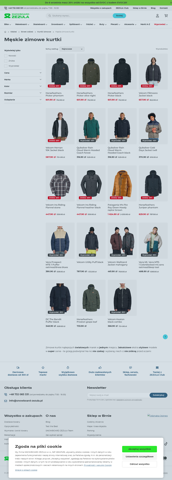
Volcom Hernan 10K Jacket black (55, 149)
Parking (90, 431)
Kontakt (164, 8)
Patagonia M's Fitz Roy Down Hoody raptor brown (118, 207)
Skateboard (39, 24)
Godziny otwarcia (95, 422)
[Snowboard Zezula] (16, 15)
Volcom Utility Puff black (90, 262)
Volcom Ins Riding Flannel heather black (89, 206)
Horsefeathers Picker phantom (55, 94)
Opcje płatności (11, 426)
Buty (101, 24)
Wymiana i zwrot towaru (16, 431)
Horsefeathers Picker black (115, 94)
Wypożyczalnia (94, 435)
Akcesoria (129, 24)
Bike (6, 24)
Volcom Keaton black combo (116, 320)
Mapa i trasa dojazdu (96, 426)
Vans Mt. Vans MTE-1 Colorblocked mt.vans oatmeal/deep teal (151, 265)
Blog (153, 8)
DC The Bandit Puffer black (53, 320)
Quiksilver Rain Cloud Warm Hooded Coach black (119, 150)
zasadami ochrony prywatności (129, 400)
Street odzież (27, 32)
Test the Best (52, 426)
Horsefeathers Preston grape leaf (87, 320)
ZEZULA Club (122, 8)
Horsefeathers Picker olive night (86, 94)
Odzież (89, 24)
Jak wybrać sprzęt (54, 435)
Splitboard (74, 24)
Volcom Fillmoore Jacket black (148, 94)
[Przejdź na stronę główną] (5, 32)
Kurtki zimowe (44, 32)
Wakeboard (21, 24)
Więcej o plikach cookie (26, 470)
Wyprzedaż (159, 24)
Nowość (12, 56)
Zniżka (12, 61)
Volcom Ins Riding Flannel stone (55, 206)
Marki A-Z (145, 24)
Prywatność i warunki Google (98, 465)
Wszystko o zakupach (101, 8)
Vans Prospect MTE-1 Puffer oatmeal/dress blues (57, 265)
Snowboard (57, 24)
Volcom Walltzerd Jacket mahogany (118, 263)
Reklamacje (9, 435)
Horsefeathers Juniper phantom (148, 206)
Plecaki (114, 24)
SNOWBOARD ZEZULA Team (59, 431)
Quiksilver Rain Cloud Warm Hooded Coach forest (88, 150)
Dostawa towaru (12, 422)
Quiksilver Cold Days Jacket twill (148, 149)
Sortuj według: (52, 49)
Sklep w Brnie (140, 8)
